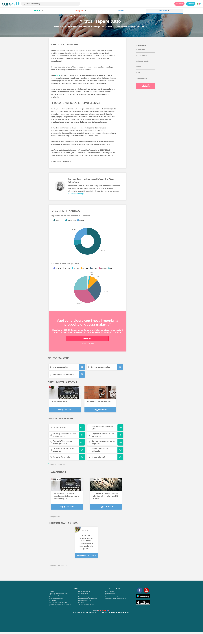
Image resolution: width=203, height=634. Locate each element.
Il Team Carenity (54, 595)
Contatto (81, 602)
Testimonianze (141, 78)
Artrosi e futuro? (98, 457)
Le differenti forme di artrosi (99, 401)
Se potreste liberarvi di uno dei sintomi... (103, 435)
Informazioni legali (84, 597)
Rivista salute (109, 591)
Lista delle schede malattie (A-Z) (115, 598)
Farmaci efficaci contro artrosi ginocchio (62, 442)
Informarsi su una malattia (113, 595)
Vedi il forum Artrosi (57, 464)
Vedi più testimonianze (58, 565)
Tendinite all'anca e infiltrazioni (100, 449)
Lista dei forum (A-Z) (111, 597)
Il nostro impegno (54, 606)
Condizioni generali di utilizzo (87, 598)
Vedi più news (54, 516)
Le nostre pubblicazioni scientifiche (60, 604)
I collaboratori (53, 600)
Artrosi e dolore (59, 427)
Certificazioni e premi (85, 591)
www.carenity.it (78, 613)
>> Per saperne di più (76, 193)
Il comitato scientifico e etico (58, 602)
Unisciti (179, 4)
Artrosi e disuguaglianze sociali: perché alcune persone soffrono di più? (66, 496)
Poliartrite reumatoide (100, 367)
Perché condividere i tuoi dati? (58, 593)
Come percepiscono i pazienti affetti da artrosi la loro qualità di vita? (105, 496)
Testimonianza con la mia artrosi (102, 427)
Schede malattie (81, 16)
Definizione (140, 50)
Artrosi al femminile (61, 457)
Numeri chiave (141, 55)
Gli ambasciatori (54, 597)
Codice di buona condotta (86, 595)
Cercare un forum (110, 593)
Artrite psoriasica (60, 367)
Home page (68, 16)
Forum (138, 67)
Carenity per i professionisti (86, 604)
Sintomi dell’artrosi (60, 401)
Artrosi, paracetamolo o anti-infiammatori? (65, 435)
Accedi (191, 4)
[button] (38, 11)
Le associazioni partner (56, 598)
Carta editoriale (83, 593)
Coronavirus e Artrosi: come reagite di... (103, 442)
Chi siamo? (52, 591)
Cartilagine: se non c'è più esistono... (63, 449)
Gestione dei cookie (84, 600)
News (138, 72)
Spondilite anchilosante (63, 374)
